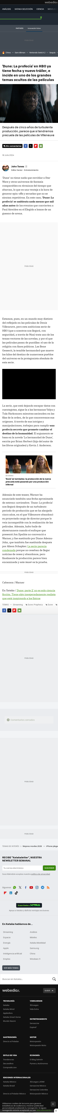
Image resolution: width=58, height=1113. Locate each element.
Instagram (37, 887)
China (8, 52)
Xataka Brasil (9, 1085)
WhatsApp (14, 887)
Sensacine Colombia (39, 1089)
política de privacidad (40, 874)
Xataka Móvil (8, 1009)
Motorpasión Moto (38, 1045)
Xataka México (9, 1081)
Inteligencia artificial (12, 953)
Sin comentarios (13, 146)
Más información (44, 1110)
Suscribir (49, 868)
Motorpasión (35, 1041)
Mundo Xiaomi (9, 1021)
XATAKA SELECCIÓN (24, 9)
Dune (50, 604)
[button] (19, 166)
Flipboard (36, 146)
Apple (6, 948)
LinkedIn (11, 892)
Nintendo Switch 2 (37, 52)
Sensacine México (38, 1085)
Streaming (18, 604)
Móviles (33, 937)
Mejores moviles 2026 (32, 846)
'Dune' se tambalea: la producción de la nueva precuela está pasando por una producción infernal (28, 481)
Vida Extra (34, 1009)
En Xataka (9, 476)
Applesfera (8, 1013)
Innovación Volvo (34, 28)
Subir (47, 990)
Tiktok (16, 892)
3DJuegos (34, 1005)
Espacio (6, 937)
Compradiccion (10, 1067)
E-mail (41, 146)
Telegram (42, 887)
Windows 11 (35, 958)
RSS (48, 887)
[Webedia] (51, 2)
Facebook (26, 146)
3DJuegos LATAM (37, 1081)
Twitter (31, 146)
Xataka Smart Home (12, 1017)
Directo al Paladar (11, 1041)
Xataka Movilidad (38, 942)
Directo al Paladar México (14, 1093)
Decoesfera (8, 1063)
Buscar (54, 979)
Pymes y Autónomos (39, 1063)
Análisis (33, 932)
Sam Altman (20, 52)
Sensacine (34, 1023)
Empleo (6, 958)
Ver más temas (11, 967)
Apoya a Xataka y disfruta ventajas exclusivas (29, 910)
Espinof (33, 1027)
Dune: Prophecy (35, 604)
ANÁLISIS (6, 9)
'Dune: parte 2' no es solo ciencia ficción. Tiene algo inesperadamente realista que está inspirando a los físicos (29, 594)
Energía (6, 942)
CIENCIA (40, 9)
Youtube (31, 887)
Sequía (52, 52)
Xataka (6, 1005)
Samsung (34, 948)
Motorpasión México (39, 1093)
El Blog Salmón (36, 1059)
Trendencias (8, 1059)
